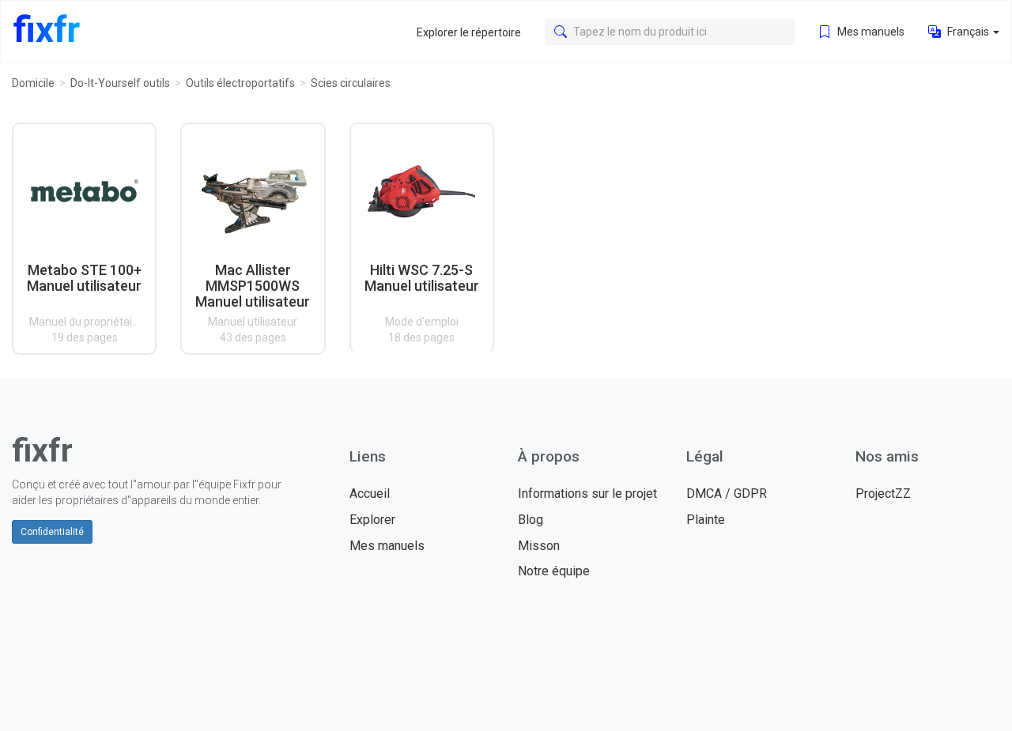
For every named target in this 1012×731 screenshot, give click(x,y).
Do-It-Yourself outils (120, 83)
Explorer (372, 519)
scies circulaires (351, 83)
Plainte (705, 519)
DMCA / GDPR (726, 493)
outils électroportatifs (240, 83)
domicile (33, 83)
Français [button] (968, 31)
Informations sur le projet (587, 493)
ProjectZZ (883, 493)
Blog (530, 519)
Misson (539, 545)
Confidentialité (52, 531)
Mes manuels (869, 31)
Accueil (369, 493)
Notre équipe (554, 570)
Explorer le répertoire (469, 32)
